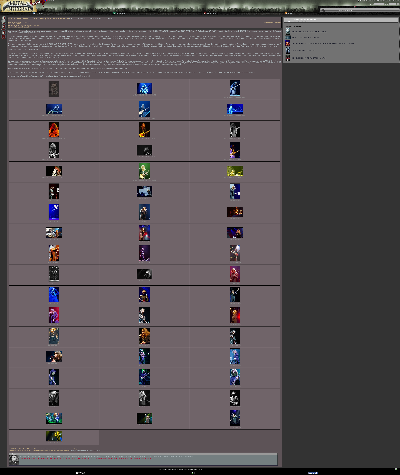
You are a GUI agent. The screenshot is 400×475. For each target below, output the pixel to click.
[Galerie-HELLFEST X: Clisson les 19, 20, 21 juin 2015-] (288, 38)
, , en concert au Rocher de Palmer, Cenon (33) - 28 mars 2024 (322, 43)
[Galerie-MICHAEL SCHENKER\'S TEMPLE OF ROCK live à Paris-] (288, 60)
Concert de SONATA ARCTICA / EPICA (303, 51)
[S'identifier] (398, 4)
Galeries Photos (211, 13)
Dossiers (290, 13)
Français (50, 1)
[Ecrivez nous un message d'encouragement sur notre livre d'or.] (384, 1)
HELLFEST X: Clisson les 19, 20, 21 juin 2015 (305, 37)
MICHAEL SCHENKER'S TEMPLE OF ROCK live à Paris (308, 58)
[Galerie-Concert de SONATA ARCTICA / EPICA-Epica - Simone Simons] (288, 53)
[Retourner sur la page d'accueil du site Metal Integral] (22, 6)
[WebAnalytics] (397, 470)
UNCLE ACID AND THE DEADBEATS (83, 18)
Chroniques (39, 13)
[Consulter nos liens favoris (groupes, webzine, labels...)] (377, 1)
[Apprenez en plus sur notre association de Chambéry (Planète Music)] (367, 1)
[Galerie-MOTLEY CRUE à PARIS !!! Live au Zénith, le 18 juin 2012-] (288, 34)
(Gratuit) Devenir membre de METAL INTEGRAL (85, 450)
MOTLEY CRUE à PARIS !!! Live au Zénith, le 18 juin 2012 (309, 31)
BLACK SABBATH (106, 18)
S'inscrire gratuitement (360, 6)
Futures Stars (120, 13)
